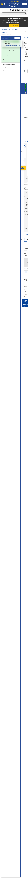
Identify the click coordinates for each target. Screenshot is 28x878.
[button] (24, 4)
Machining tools (14, 28)
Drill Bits (22, 28)
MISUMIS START (4, 28)
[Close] (25, 18)
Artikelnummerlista (24, 240)
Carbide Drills (4, 29)
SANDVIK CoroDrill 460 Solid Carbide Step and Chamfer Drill (11, 31)
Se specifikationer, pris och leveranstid (12, 45)
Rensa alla (17, 37)
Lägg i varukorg (22, 167)
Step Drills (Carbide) (13, 29)
